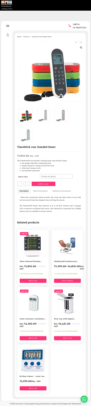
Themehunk (76, 404)
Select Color (23, 177)
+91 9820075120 (79, 27)
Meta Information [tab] (40, 191)
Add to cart (43, 184)
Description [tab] (24, 191)
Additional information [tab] (61, 191)
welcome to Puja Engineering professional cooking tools (38, 404)
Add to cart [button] (33, 281)
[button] (81, 48)
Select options (67, 281)
